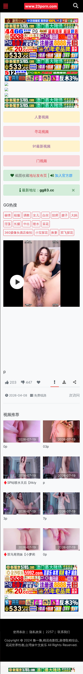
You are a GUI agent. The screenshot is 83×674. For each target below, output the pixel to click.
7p (45, 518)
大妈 (74, 215)
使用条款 (19, 632)
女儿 (36, 215)
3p (5, 518)
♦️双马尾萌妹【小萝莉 (19, 554)
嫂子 (65, 215)
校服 (17, 215)
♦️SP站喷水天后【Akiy (19, 482)
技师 (55, 215)
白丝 (45, 215)
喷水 (36, 224)
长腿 (17, 224)
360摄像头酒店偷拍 (18, 232)
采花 (45, 224)
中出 (26, 224)
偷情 (7, 215)
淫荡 (7, 224)
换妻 (54, 232)
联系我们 (64, 632)
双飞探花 (67, 232)
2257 (50, 632)
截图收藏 (31, 175)
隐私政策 (35, 632)
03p (46, 446)
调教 (26, 215)
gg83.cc (47, 190)
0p (5, 446)
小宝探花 (41, 232)
